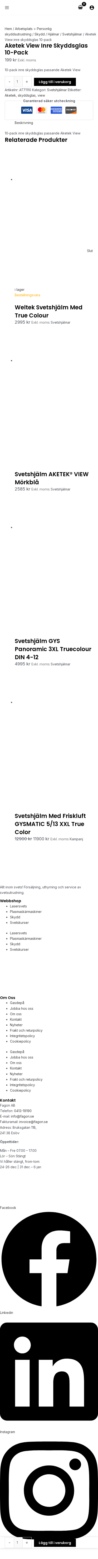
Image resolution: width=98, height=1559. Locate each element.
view (41, 95)
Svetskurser (19, 923)
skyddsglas (27, 95)
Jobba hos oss (21, 1008)
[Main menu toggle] (7, 7)
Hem (8, 29)
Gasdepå (17, 1003)
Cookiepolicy (20, 1041)
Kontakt (16, 1019)
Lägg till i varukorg (55, 81)
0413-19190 (23, 1111)
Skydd (39, 34)
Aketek (10, 95)
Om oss (16, 1014)
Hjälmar (53, 34)
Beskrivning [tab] (24, 123)
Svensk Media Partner (64, 1202)
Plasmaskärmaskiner (26, 912)
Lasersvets (18, 906)
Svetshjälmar (72, 34)
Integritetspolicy (22, 1036)
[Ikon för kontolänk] (91, 7)
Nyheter (16, 1025)
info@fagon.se (22, 1116)
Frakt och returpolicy (26, 1030)
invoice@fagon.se (33, 1122)
